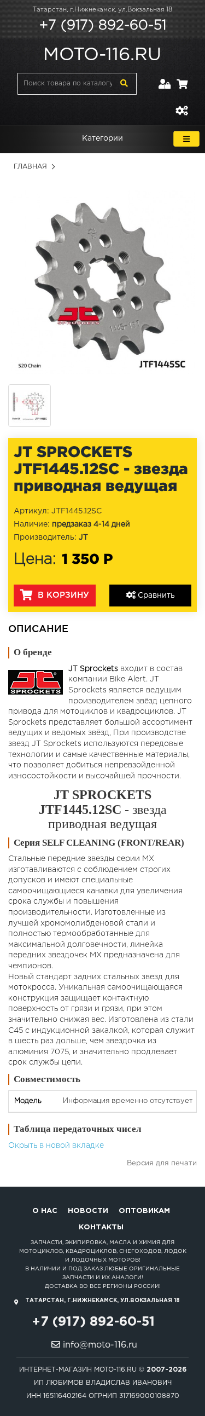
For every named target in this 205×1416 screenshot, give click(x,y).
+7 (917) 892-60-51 (102, 26)
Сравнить (155, 595)
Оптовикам (144, 1211)
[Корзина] (182, 77)
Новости (88, 1211)
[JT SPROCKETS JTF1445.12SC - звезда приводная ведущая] (102, 281)
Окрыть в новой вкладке (56, 1145)
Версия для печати (162, 1163)
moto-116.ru (102, 55)
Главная (30, 167)
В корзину (62, 595)
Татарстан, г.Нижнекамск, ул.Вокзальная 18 (102, 10)
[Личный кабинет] (165, 77)
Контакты (101, 1227)
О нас (44, 1211)
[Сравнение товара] (181, 104)
